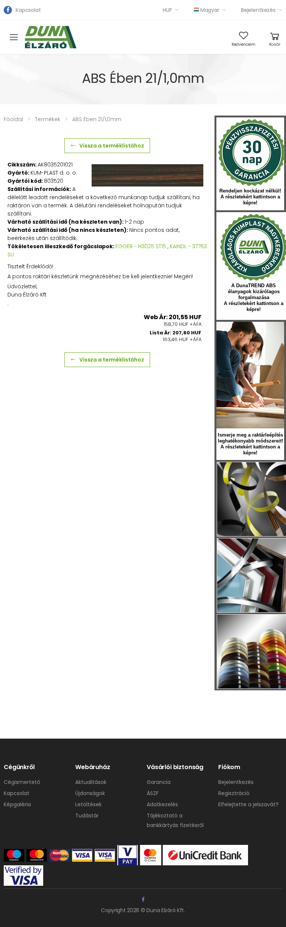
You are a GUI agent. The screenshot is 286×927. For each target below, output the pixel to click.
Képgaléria (17, 804)
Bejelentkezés (258, 10)
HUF (167, 10)
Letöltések (88, 804)
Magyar (209, 10)
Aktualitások (91, 782)
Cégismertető (22, 782)
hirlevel (250, 375)
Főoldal (13, 119)
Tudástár (87, 815)
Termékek (47, 119)
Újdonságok (90, 793)
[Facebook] (8, 10)
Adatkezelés (162, 804)
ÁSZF (153, 793)
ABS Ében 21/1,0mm (96, 119)
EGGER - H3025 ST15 (140, 246)
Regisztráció (234, 793)
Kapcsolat (28, 10)
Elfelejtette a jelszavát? (248, 804)
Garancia (159, 782)
